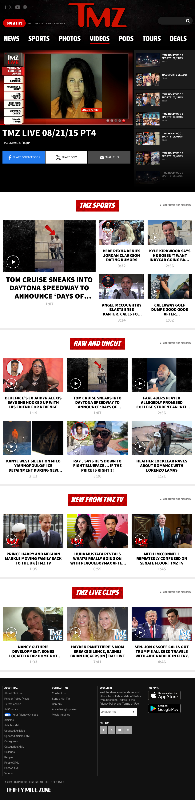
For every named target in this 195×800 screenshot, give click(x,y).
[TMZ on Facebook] (5, 7)
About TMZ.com (14, 693)
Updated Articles (14, 730)
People (8, 757)
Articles (9, 720)
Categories (11, 741)
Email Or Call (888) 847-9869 (46, 23)
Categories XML (14, 746)
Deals (178, 39)
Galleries (9, 752)
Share (26, 157)
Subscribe (133, 712)
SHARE (69, 157)
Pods (125, 39)
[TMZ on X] (11, 7)
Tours (152, 39)
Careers (57, 704)
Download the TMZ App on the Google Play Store (164, 708)
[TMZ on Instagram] (25, 7)
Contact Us (59, 693)
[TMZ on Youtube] (18, 7)
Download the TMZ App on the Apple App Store (164, 695)
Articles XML (12, 725)
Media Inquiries (61, 714)
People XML (11, 762)
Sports (39, 39)
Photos (69, 39)
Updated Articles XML (17, 736)
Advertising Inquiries (64, 709)
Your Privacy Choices (25, 714)
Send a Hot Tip (61, 698)
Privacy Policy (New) (16, 698)
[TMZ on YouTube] (120, 730)
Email (111, 157)
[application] (66, 87)
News (11, 39)
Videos (99, 39)
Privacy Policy (108, 703)
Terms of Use (12, 704)
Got (14, 23)
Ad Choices (11, 709)
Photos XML (11, 768)
